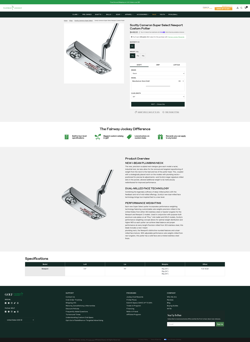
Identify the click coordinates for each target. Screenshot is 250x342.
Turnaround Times (73, 314)
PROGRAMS (131, 293)
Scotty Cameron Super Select (84, 20)
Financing (130, 309)
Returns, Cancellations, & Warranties (80, 306)
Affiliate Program (133, 314)
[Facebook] (6, 303)
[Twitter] (9, 303)
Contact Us (70, 297)
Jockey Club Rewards (134, 297)
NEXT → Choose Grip (158, 104)
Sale (154, 14)
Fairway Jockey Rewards (176, 37)
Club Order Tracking (74, 300)
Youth (162, 14)
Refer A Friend (132, 311)
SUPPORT (70, 293)
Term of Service (156, 339)
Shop (71, 20)
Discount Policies (72, 309)
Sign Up (220, 324)
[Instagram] (12, 303)
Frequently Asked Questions (77, 311)
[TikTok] (15, 303)
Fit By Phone (131, 300)
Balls (108, 14)
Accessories (142, 14)
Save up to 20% (223, 9)
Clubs (74, 14)
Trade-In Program (133, 306)
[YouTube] (15, 311)
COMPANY (171, 293)
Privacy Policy (143, 339)
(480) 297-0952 (207, 8)
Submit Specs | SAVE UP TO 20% (139, 303)
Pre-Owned (87, 14)
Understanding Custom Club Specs (79, 317)
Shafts (98, 14)
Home (65, 20)
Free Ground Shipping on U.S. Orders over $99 (125, 2)
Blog (168, 303)
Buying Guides (172, 306)
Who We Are (172, 297)
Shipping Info (71, 303)
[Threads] (18, 303)
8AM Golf (91, 340)
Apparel (128, 14)
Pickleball (173, 14)
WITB (169, 309)
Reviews (170, 300)
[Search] (241, 8)
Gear (118, 14)
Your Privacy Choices (174, 339)
